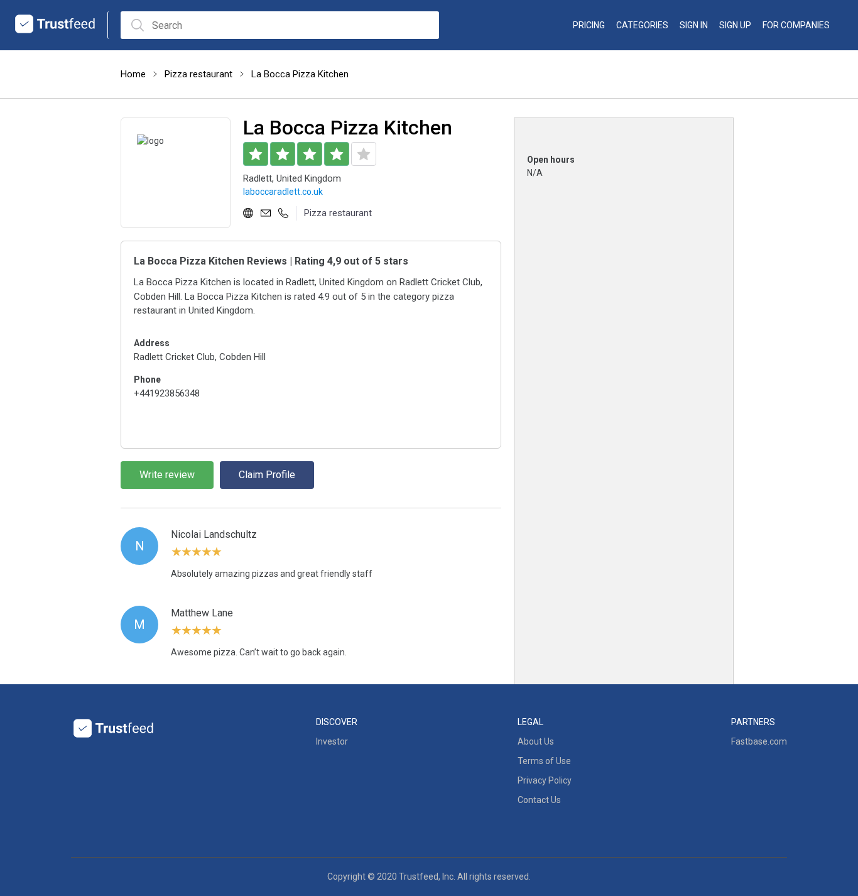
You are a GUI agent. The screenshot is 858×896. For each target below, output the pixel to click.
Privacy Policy (545, 780)
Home (133, 74)
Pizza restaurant (198, 74)
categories (642, 25)
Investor (332, 741)
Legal (530, 722)
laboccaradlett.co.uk (283, 192)
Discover (336, 722)
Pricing (589, 25)
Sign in (694, 25)
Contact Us (539, 800)
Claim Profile (267, 475)
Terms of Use (544, 761)
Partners (753, 722)
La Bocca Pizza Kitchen (300, 74)
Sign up (735, 25)
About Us (536, 741)
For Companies (796, 25)
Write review (167, 475)
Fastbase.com (759, 741)
